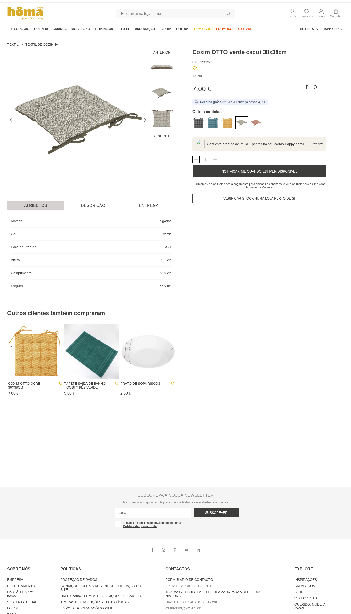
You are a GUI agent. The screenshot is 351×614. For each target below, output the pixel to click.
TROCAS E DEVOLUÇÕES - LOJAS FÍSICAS (94, 602)
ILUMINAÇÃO (104, 29)
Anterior (161, 52)
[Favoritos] (194, 68)
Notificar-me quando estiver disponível (259, 171)
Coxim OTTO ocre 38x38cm (24, 385)
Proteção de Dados (78, 579)
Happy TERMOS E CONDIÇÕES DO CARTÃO (100, 596)
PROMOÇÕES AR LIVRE (234, 29)
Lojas (12, 608)
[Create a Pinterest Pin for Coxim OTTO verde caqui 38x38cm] (315, 87)
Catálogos (304, 586)
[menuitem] (19, 29)
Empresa (15, 579)
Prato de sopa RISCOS (140, 383)
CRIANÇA (60, 29)
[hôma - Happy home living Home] (25, 19)
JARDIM (165, 29)
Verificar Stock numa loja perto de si (259, 198)
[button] (321, 13)
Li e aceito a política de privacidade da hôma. (152, 523)
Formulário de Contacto (189, 579)
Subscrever (216, 513)
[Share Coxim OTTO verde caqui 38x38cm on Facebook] (306, 87)
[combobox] (175, 13)
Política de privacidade (140, 526)
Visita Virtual (306, 598)
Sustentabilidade (23, 602)
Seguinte (161, 136)
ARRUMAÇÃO (145, 29)
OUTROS (182, 29)
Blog (299, 592)
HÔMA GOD (202, 29)
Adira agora (317, 144)
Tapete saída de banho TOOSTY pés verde (85, 385)
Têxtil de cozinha (41, 44)
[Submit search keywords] (228, 13)
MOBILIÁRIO (80, 29)
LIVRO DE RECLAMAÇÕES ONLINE (88, 608)
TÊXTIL (124, 29)
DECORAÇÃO (19, 29)
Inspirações (305, 579)
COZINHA (41, 29)
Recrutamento (21, 586)
